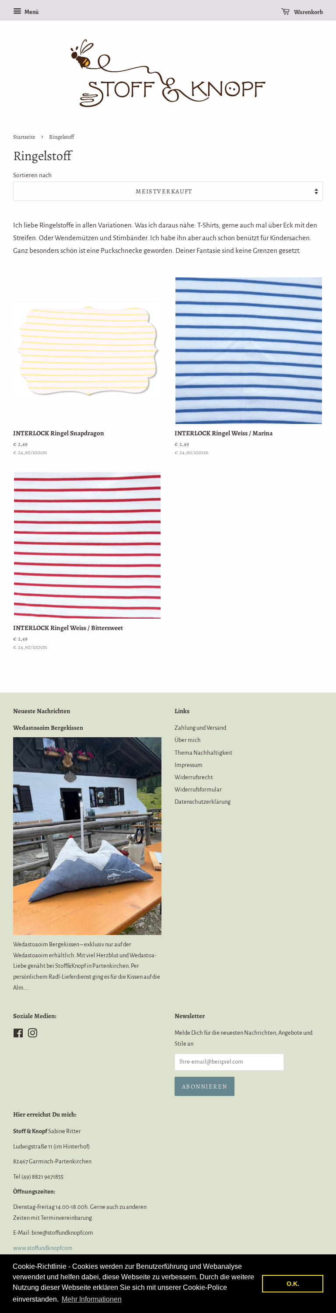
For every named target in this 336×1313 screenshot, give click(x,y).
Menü (31, 12)
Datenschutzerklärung (203, 801)
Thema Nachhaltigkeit (203, 752)
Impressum (189, 765)
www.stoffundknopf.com (43, 1248)
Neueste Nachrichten (41, 711)
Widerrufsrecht (194, 777)
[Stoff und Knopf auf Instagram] (32, 1035)
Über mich (188, 740)
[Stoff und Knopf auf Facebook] (18, 1035)
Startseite (24, 136)
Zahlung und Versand (200, 728)
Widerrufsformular (198, 789)
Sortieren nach (32, 175)
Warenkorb (308, 12)
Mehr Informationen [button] (92, 1299)
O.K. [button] (293, 1283)
